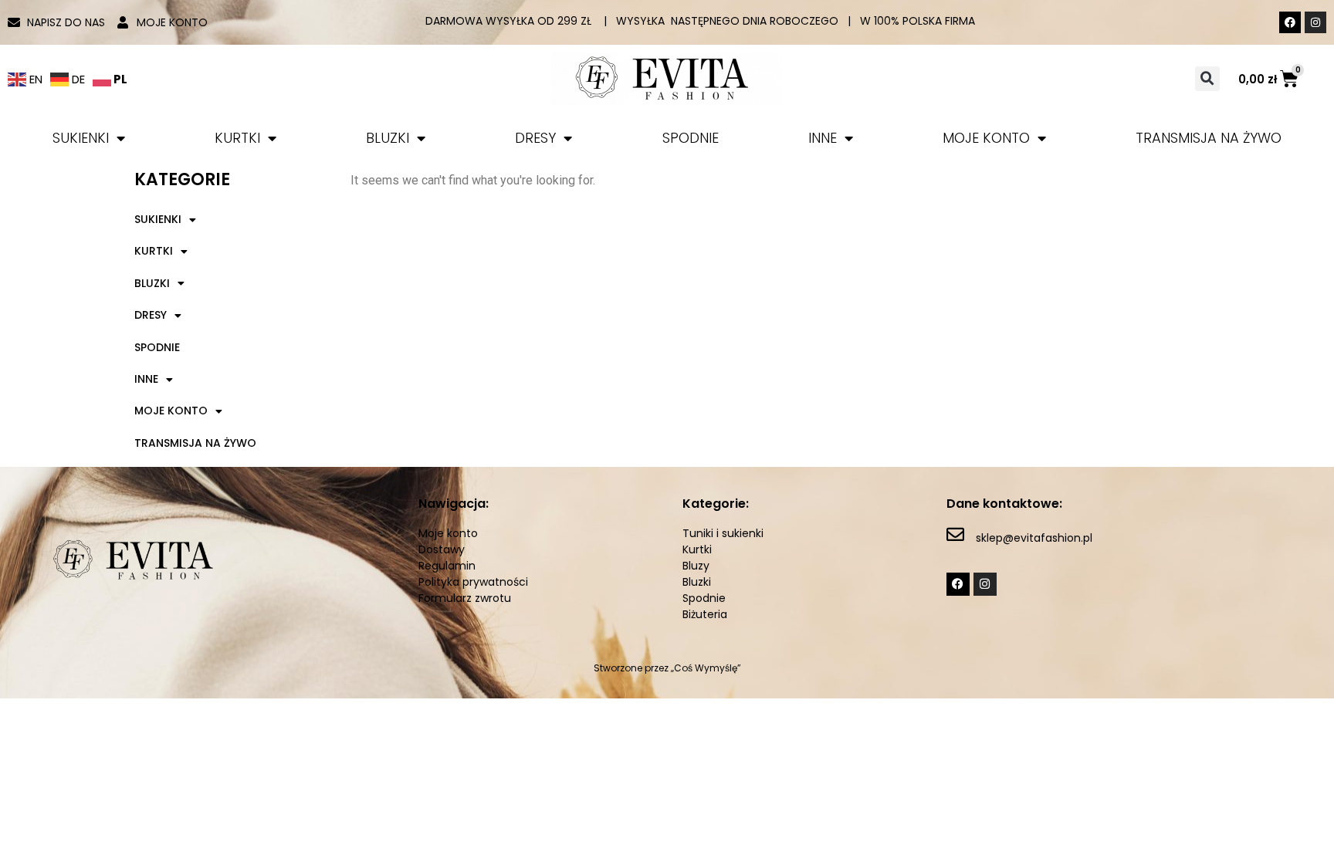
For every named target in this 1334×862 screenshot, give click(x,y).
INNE (822, 137)
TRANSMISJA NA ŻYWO (1209, 137)
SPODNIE (690, 137)
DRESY (535, 137)
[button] (1207, 78)
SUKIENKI (80, 137)
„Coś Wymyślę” (706, 667)
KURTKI (237, 137)
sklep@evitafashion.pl (1034, 538)
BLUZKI (387, 137)
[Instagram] (1315, 22)
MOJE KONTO (986, 137)
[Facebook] (1290, 22)
